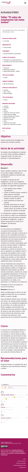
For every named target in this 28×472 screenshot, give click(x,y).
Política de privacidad (21, 463)
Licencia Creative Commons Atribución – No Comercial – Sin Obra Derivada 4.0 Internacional (13, 453)
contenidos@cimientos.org (19, 465)
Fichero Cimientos (22, 461)
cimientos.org (22, 467)
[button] (25, 3)
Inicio (24, 459)
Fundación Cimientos (17, 450)
